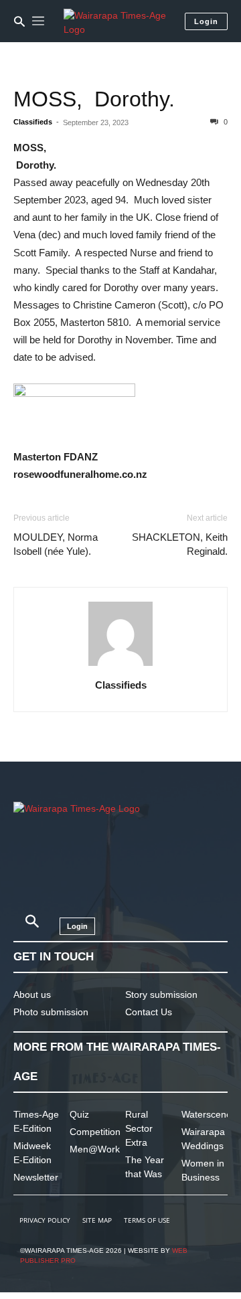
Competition (95, 1131)
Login (206, 21)
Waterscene (206, 1114)
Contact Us (148, 1012)
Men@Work (95, 1149)
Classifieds (32, 122)
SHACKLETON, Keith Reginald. (180, 544)
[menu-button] (38, 21)
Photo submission (50, 1012)
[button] (19, 21)
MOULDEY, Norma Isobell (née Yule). (55, 544)
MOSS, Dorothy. (94, 99)
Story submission (161, 994)
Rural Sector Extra (139, 1128)
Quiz (79, 1114)
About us (32, 994)
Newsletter (35, 1177)
